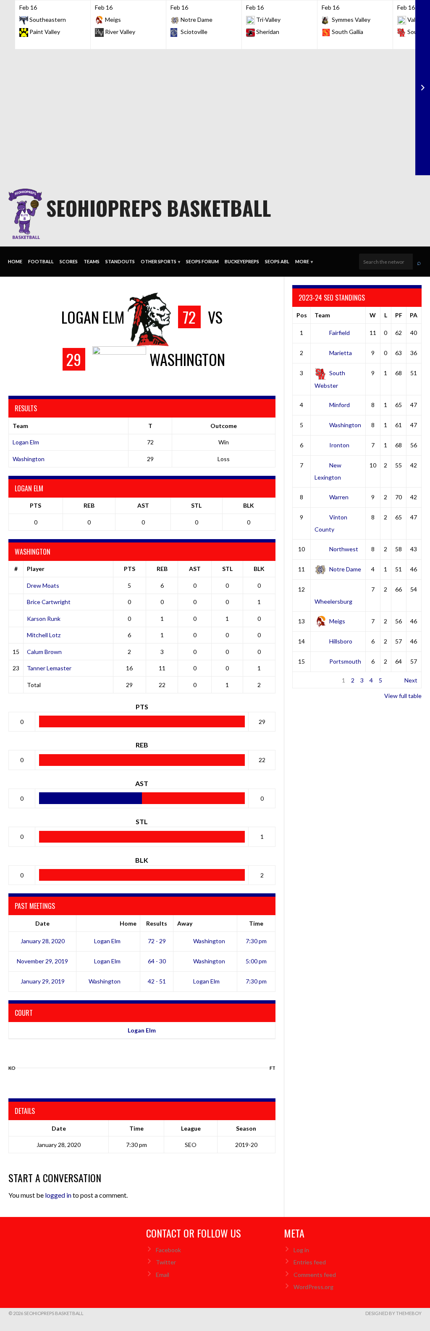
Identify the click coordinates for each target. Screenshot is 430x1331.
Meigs (337, 621)
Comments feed (315, 1274)
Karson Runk (43, 618)
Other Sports (160, 261)
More (304, 261)
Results (156, 923)
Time (256, 923)
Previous (308, 680)
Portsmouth (345, 661)
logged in (58, 1195)
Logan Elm (26, 442)
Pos (301, 315)
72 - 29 (157, 940)
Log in (301, 1249)
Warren (339, 497)
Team (322, 315)
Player (36, 568)
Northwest (343, 549)
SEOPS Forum (202, 261)
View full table (403, 695)
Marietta (340, 352)
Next (410, 680)
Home (15, 261)
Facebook (168, 1249)
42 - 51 (157, 981)
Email (162, 1274)
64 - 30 (157, 961)
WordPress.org (313, 1286)
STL (196, 505)
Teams (92, 261)
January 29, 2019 (43, 981)
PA (413, 315)
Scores (69, 261)
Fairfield (339, 332)
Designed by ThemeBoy (393, 1313)
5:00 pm (256, 961)
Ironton (339, 445)
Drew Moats (43, 585)
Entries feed (310, 1262)
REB (89, 505)
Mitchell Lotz (43, 634)
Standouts (120, 261)
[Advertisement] (215, 112)
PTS (35, 505)
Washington (29, 458)
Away (184, 923)
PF (398, 315)
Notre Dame (345, 569)
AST (143, 505)
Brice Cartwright (49, 601)
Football (41, 261)
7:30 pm (256, 940)
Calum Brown (44, 651)
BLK (248, 505)
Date (42, 923)
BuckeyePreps (242, 261)
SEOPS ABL (277, 261)
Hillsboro (340, 641)
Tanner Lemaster (49, 668)
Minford (339, 404)
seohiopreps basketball (158, 208)
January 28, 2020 (43, 940)
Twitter (166, 1262)
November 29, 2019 (42, 961)
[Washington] (12, 1062)
